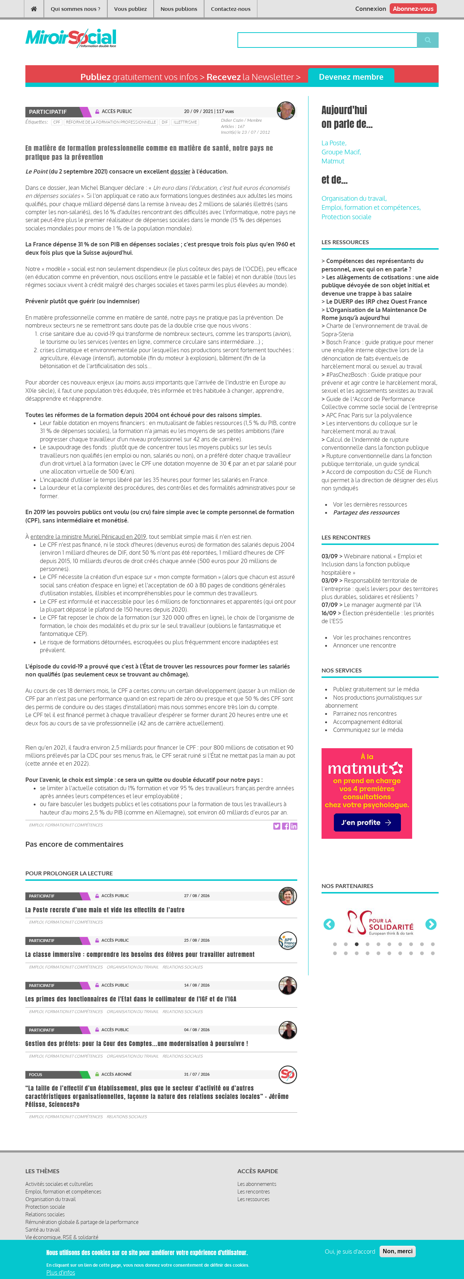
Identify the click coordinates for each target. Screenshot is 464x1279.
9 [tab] (422, 944)
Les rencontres (253, 1191)
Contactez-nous (230, 8)
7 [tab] (400, 944)
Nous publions (179, 8)
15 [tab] (378, 953)
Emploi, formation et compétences (66, 825)
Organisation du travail (132, 967)
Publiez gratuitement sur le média (376, 689)
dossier (180, 171)
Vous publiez (130, 8)
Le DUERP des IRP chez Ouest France (376, 301)
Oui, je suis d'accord (350, 1251)
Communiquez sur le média (368, 729)
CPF (56, 122)
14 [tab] (367, 953)
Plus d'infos (60, 1272)
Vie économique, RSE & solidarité (61, 1237)
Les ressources (253, 1199)
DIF (165, 122)
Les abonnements (256, 1184)
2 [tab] (345, 944)
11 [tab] (335, 953)
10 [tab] (432, 944)
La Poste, (334, 143)
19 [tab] (422, 953)
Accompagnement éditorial (367, 721)
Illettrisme (185, 122)
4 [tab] (367, 944)
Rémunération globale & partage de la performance (81, 1222)
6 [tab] (389, 944)
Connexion (370, 8)
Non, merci (398, 1251)
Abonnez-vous (413, 8)
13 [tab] (356, 953)
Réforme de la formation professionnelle (111, 122)
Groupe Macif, (341, 152)
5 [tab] (378, 944)
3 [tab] (356, 944)
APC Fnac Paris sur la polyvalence (369, 415)
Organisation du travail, (354, 198)
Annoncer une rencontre (364, 645)
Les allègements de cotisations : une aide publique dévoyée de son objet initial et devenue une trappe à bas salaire (380, 285)
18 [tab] (411, 953)
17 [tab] (400, 953)
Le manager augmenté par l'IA (382, 604)
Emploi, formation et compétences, (371, 207)
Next (431, 925)
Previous (329, 925)
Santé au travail (42, 1229)
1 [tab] (335, 944)
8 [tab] (411, 944)
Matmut (333, 161)
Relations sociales (182, 967)
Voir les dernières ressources (370, 504)
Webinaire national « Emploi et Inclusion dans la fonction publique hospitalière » (372, 564)
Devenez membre (351, 77)
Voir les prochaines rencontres (372, 637)
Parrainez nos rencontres (365, 713)
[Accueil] (58, 38)
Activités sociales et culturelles (59, 1184)
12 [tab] (345, 953)
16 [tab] (389, 953)
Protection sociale (347, 217)
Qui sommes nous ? (75, 8)
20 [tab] (432, 953)
